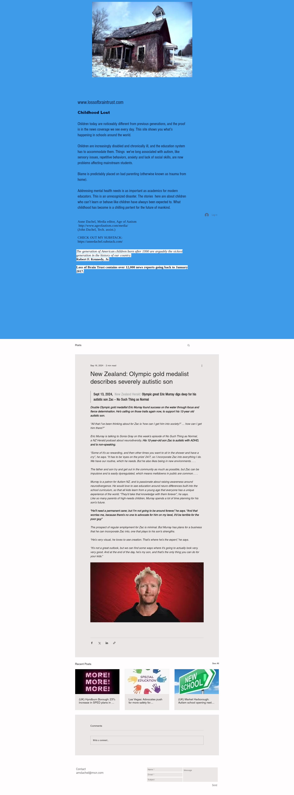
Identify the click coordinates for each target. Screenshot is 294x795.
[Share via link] (114, 642)
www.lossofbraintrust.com (100, 102)
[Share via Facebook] (91, 642)
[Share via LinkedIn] (106, 642)
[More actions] (202, 365)
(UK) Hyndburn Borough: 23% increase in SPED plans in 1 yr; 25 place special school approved (97, 701)
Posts (78, 345)
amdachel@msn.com (90, 773)
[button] (188, 345)
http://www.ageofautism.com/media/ (103, 225)
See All (215, 663)
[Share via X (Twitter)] (99, 642)
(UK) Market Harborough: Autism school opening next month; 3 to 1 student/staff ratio (195, 701)
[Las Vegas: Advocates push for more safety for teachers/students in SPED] (147, 681)
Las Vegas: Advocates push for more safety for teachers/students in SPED (145, 701)
